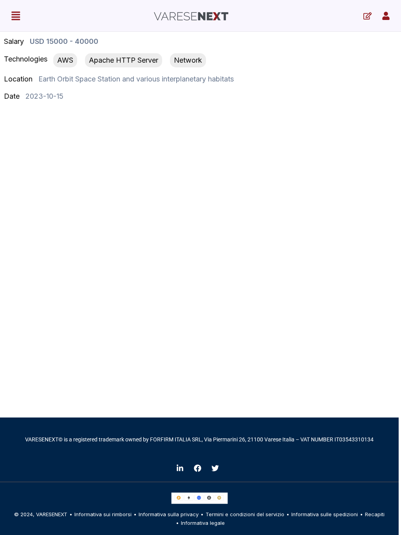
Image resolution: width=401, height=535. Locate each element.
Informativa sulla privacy (169, 514)
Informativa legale (203, 523)
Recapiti (375, 514)
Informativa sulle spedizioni (324, 514)
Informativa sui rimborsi (103, 514)
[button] (15, 15)
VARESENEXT (51, 514)
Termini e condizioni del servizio (245, 514)
